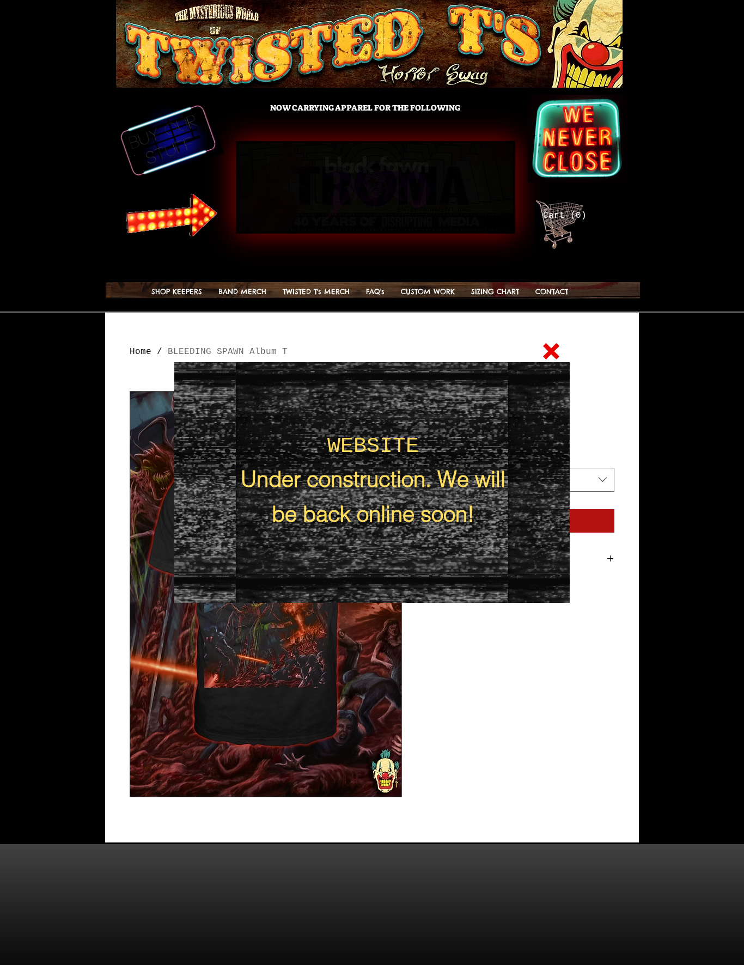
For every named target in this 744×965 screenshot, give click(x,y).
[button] (551, 351)
